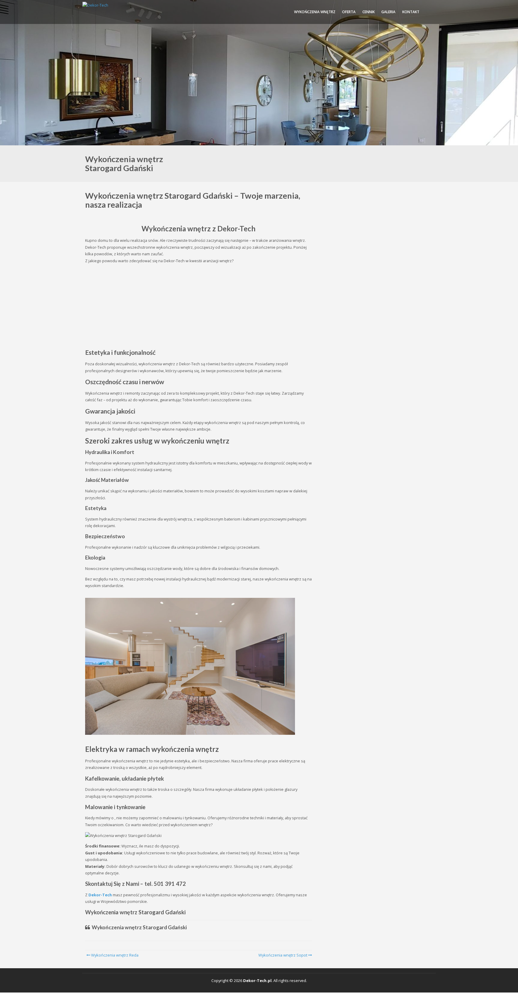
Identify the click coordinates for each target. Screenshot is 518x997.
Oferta (349, 11)
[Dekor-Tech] (95, 5)
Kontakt (410, 11)
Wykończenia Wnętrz (314, 11)
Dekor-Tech (100, 895)
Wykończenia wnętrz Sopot (283, 955)
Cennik (368, 11)
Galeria (388, 11)
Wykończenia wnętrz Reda (114, 955)
